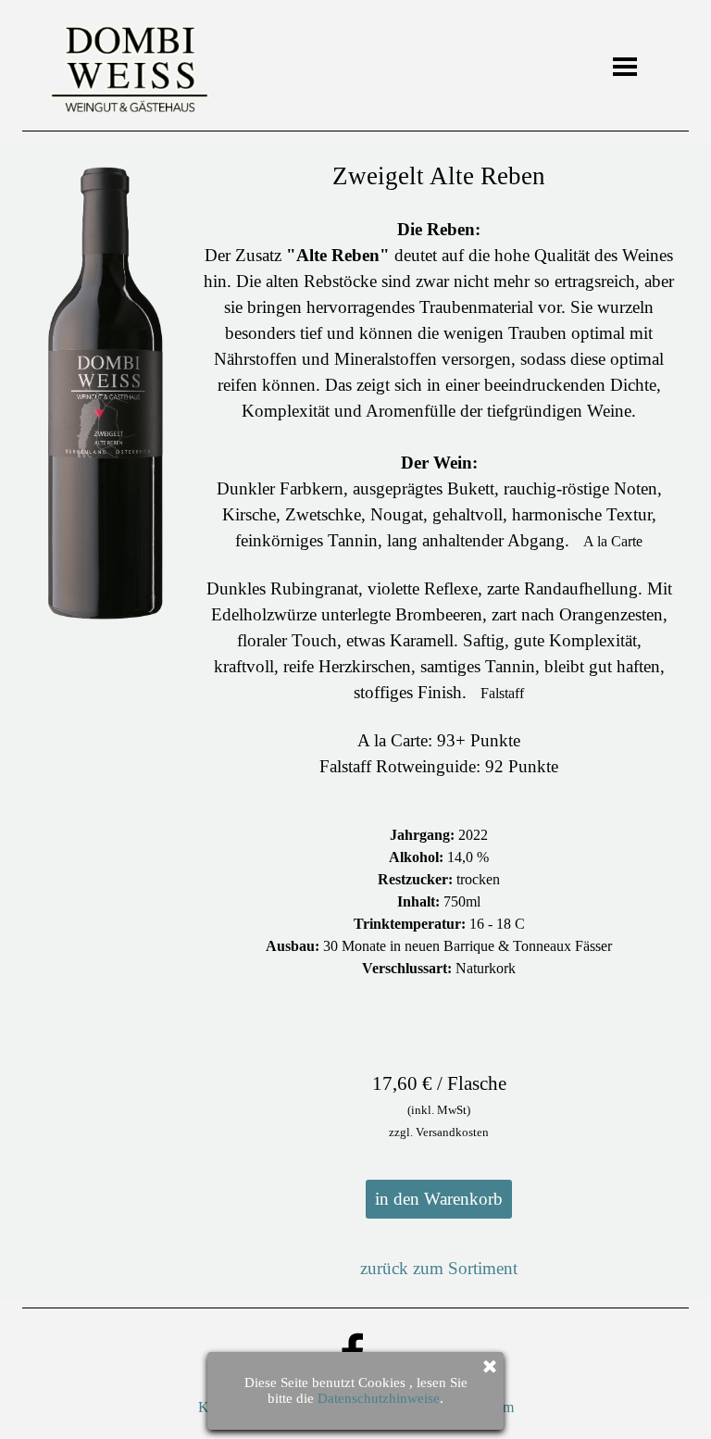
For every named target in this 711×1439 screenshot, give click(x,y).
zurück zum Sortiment (439, 1268)
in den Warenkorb (439, 1198)
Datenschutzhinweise (379, 1398)
